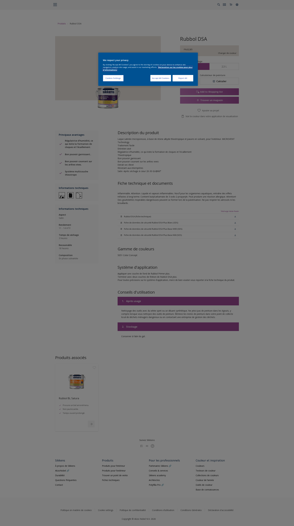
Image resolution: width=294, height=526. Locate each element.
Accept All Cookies (160, 78)
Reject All (183, 78)
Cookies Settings (113, 78)
